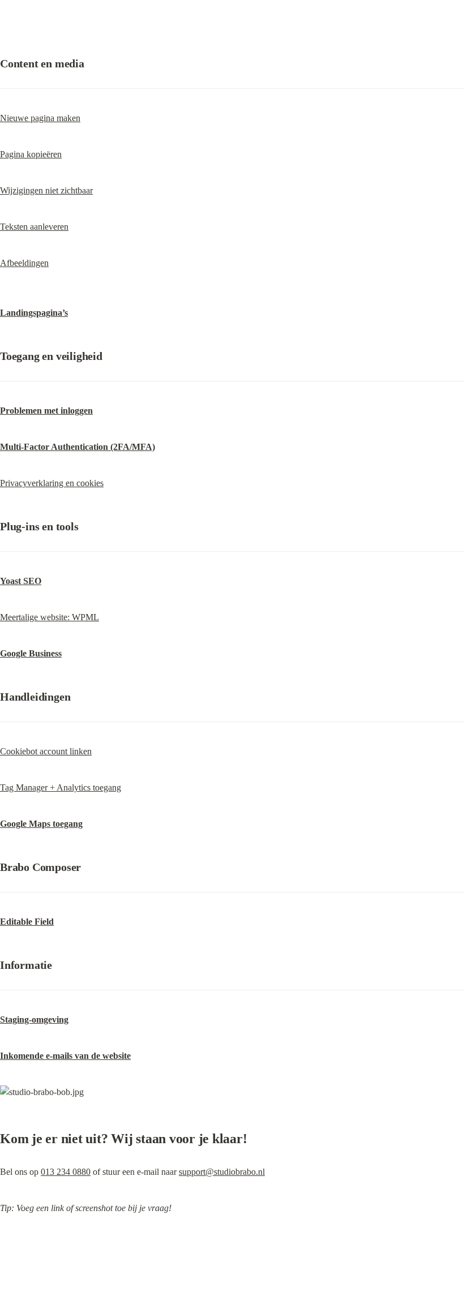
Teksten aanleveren (34, 226)
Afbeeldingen (24, 263)
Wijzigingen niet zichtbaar (46, 190)
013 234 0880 (66, 1172)
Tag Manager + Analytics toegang (60, 787)
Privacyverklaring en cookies (52, 483)
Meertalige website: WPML (49, 617)
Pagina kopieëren (31, 154)
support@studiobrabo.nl (222, 1172)
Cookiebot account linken (46, 751)
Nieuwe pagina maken (40, 118)
